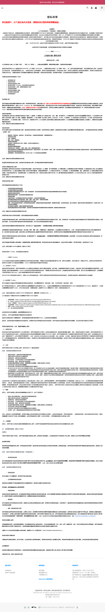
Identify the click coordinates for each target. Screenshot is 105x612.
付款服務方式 (43, 575)
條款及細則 (47, 590)
